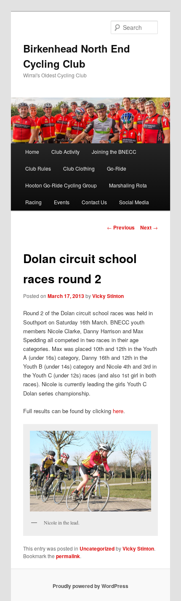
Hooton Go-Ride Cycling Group (61, 185)
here (118, 411)
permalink (68, 556)
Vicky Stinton (108, 296)
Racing (33, 202)
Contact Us (94, 202)
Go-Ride (116, 168)
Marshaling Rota (128, 185)
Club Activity (65, 151)
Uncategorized (97, 548)
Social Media (134, 202)
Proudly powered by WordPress (90, 586)
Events (61, 202)
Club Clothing (79, 168)
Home (32, 151)
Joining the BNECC (114, 151)
